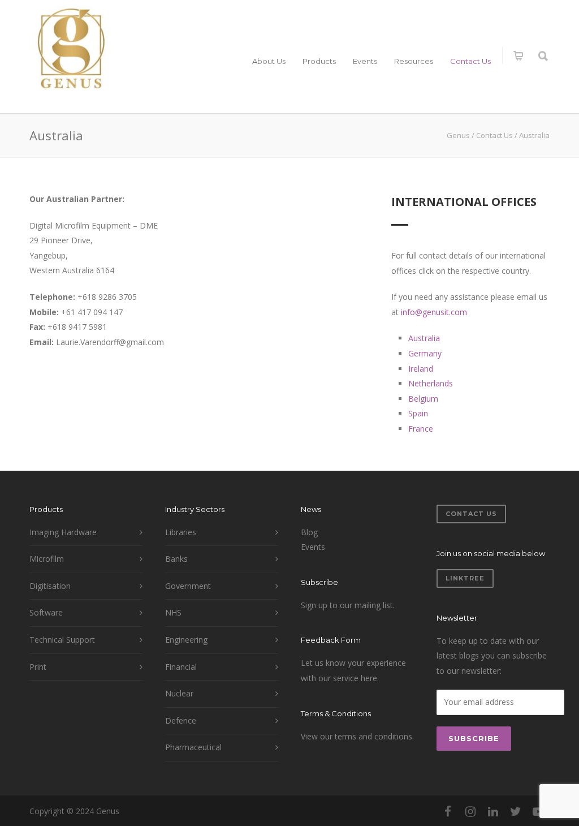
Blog (309, 532)
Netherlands (430, 383)
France (420, 428)
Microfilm (46, 558)
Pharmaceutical (193, 747)
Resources (413, 61)
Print (37, 666)
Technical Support (62, 639)
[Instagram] (470, 811)
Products (319, 61)
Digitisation (50, 585)
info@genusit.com (434, 312)
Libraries (180, 532)
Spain (418, 413)
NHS (173, 612)
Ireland (420, 368)
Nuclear (179, 693)
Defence (180, 720)
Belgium (423, 398)
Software (46, 612)
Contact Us (470, 61)
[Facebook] (448, 811)
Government (188, 585)
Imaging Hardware (63, 532)
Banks (176, 558)
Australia (424, 338)
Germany (425, 353)
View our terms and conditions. (357, 736)
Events (365, 61)
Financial (181, 666)
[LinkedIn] (493, 811)
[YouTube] (538, 811)
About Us (269, 61)
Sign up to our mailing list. (348, 605)
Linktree (465, 578)
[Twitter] (515, 811)
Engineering (186, 639)
